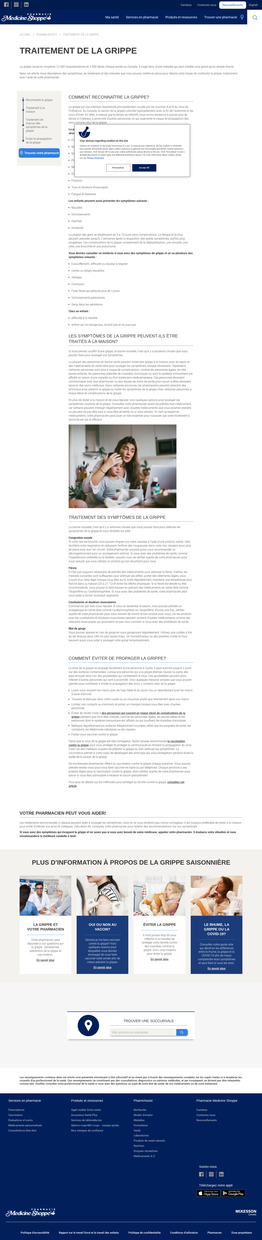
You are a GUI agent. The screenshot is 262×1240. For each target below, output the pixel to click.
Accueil (25, 34)
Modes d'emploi (143, 1115)
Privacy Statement (95, 158)
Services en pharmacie (24, 1100)
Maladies (139, 1120)
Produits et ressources (87, 1100)
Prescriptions (16, 1109)
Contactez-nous (206, 5)
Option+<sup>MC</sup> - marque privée (95, 1125)
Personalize (118, 167)
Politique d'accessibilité (35, 1232)
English (253, 5)
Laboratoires (141, 1135)
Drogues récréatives (146, 1151)
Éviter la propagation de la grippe (39, 140)
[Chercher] (182, 1032)
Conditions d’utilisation (184, 1232)
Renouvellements (232, 5)
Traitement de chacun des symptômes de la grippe (36, 125)
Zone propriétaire (241, 1232)
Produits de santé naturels (149, 1140)
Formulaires (141, 1125)
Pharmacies (214, 1232)
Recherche (140, 1109)
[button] (6, 4)
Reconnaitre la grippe (39, 100)
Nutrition (139, 1145)
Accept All (144, 167)
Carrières (186, 5)
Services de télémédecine (86, 1120)
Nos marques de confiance (87, 1130)
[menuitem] (113, 17)
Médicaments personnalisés (25, 1125)
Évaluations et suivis (20, 1120)
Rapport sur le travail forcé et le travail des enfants (89, 1232)
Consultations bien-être (22, 1130)
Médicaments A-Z (144, 1156)
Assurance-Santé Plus (84, 1115)
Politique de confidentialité (145, 1232)
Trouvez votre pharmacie (41, 153)
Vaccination (15, 1115)
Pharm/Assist (46, 34)
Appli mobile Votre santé (86, 1109)
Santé (137, 1130)
